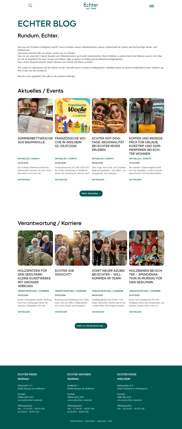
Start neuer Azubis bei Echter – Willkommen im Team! (108, 275)
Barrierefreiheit (76, 421)
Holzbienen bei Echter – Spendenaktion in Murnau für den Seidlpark (146, 276)
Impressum (101, 421)
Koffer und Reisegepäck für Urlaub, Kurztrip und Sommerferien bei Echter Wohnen (146, 146)
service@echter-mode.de (30, 400)
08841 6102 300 (75, 397)
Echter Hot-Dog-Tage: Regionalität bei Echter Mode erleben (108, 144)
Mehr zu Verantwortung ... (91, 325)
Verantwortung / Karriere (50, 223)
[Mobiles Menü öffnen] (151, 6)
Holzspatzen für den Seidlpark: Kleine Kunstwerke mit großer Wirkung (34, 278)
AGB (110, 421)
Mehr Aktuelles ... (91, 193)
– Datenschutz (89, 421)
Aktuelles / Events (40, 90)
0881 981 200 (124, 397)
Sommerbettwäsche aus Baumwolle (35, 140)
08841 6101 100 (25, 397)
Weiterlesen (24, 179)
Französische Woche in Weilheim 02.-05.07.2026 (70, 142)
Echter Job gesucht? (64, 273)
